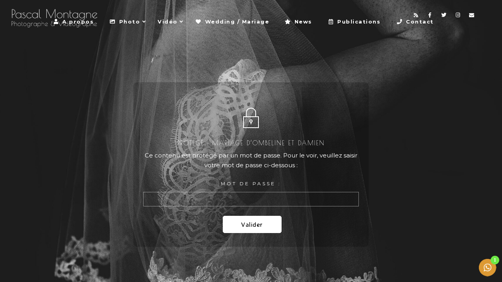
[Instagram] (458, 16)
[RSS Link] (416, 16)
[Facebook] (430, 16)
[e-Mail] (472, 16)
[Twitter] (444, 16)
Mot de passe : (251, 183)
